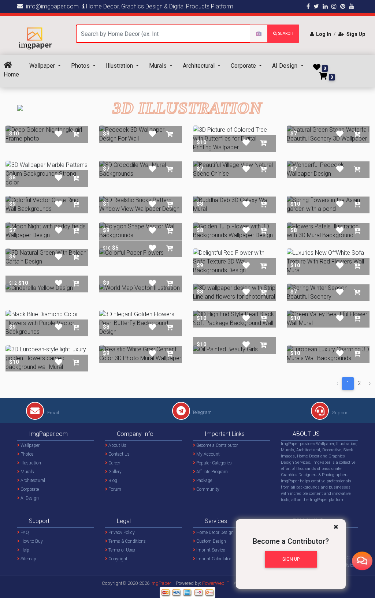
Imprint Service (210, 550)
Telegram (202, 412)
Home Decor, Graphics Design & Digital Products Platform (159, 6)
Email (52, 412)
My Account (207, 454)
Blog (112, 480)
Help (24, 550)
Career (113, 463)
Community (207, 489)
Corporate (244, 65)
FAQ (24, 532)
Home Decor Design (214, 532)
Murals (158, 65)
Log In (322, 34)
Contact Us (118, 454)
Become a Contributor (216, 445)
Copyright (117, 558)
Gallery (114, 471)
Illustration (120, 65)
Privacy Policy (121, 532)
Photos (81, 65)
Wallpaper (42, 65)
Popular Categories (213, 463)
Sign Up (354, 34)
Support (340, 412)
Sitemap (27, 558)
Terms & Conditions (126, 541)
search (285, 33)
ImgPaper (161, 583)
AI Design (285, 65)
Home (11, 74)
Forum (114, 489)
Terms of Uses (121, 550)
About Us (116, 445)
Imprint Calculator (213, 558)
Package (203, 480)
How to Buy (31, 541)
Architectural (199, 65)
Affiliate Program (211, 471)
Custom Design (210, 541)
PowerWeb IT (216, 583)
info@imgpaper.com (51, 6)
